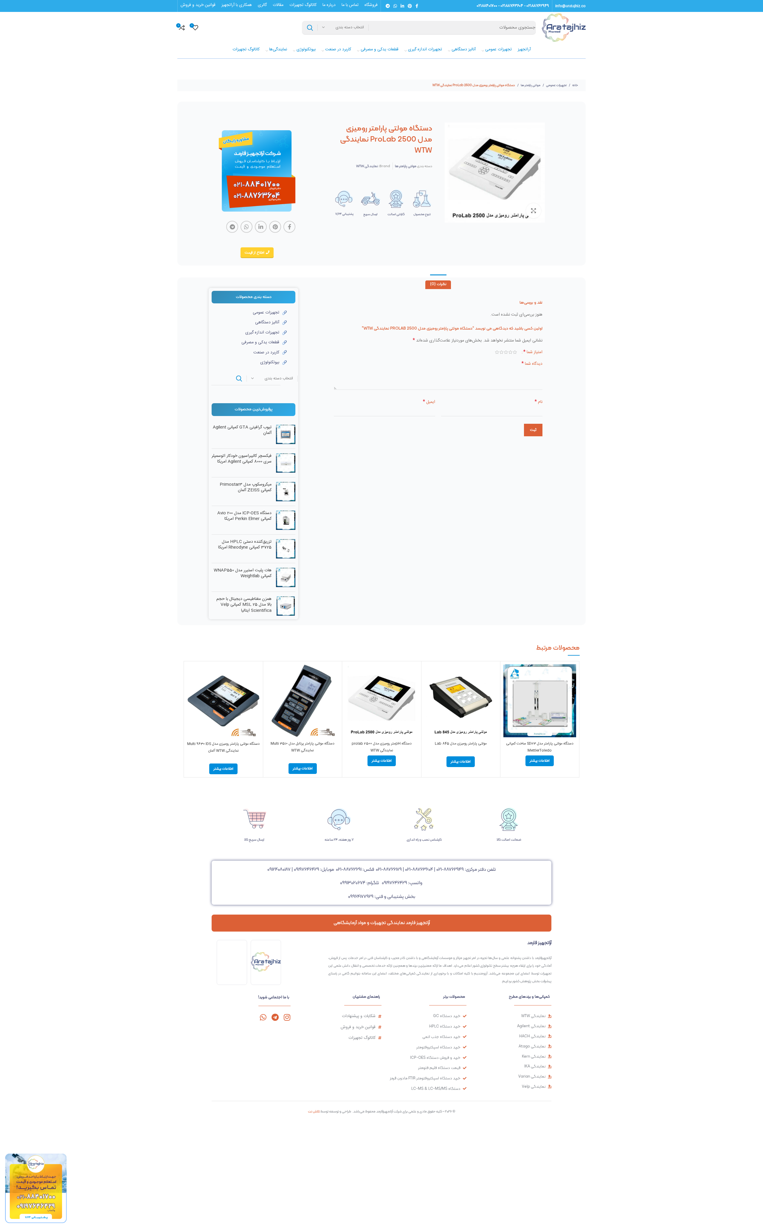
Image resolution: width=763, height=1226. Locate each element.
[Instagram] (287, 1017)
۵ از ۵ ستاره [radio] (497, 352)
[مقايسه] (507, 674)
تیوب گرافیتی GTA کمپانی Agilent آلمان (242, 430)
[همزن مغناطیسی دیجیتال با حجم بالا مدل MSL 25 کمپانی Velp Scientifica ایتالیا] (285, 606)
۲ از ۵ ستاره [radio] (510, 352)
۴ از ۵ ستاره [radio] (501, 352)
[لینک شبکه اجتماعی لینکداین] (402, 6)
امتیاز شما (532, 352)
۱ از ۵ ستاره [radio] (515, 352)
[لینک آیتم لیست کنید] (249, 312)
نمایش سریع (507, 687)
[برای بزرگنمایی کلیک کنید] (533, 210)
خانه (575, 85)
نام (538, 402)
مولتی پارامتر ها (530, 85)
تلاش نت (314, 1111)
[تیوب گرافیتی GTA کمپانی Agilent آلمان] (285, 434)
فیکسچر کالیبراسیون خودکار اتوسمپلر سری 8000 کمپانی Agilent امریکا (242, 459)
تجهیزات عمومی (556, 85)
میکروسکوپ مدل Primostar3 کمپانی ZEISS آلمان (246, 487)
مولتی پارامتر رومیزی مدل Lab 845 (461, 744)
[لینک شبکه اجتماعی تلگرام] (388, 6)
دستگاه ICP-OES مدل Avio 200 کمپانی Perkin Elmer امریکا (244, 516)
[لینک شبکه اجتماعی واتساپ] (395, 6)
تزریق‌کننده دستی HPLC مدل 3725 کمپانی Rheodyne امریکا (245, 545)
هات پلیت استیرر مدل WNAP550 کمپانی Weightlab (243, 573)
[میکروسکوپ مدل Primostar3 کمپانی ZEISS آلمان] (285, 491)
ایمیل (429, 402)
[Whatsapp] (263, 1017)
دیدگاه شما (532, 364)
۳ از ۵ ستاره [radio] (506, 352)
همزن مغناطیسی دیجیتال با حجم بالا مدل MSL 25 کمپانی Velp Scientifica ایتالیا (244, 605)
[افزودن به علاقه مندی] (507, 700)
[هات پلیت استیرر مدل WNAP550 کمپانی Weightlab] (285, 577)
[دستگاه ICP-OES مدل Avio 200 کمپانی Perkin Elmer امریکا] (285, 520)
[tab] (438, 284)
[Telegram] (275, 1017)
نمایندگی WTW (367, 166)
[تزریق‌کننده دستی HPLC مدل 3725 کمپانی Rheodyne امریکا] (285, 548)
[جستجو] (310, 28)
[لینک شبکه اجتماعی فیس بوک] (417, 6)
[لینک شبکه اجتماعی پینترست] (410, 6)
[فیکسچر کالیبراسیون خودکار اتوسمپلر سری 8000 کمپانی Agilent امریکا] (285, 463)
